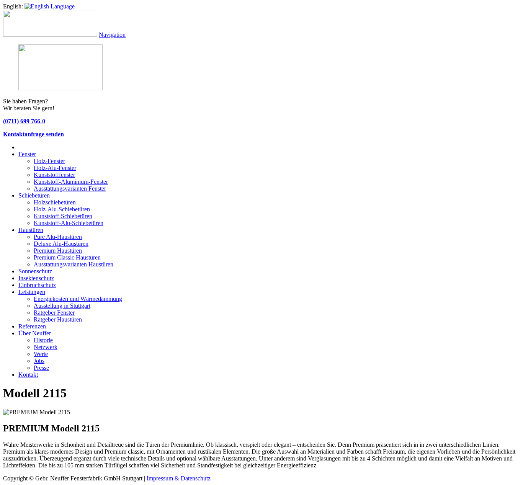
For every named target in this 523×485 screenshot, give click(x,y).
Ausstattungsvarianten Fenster (70, 188)
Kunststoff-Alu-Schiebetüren (68, 223)
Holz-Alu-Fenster (55, 168)
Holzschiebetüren (55, 202)
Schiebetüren (34, 195)
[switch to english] (50, 6)
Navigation (112, 34)
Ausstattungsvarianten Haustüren (73, 264)
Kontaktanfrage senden (33, 134)
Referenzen (32, 326)
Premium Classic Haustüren (67, 257)
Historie (43, 340)
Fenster (27, 154)
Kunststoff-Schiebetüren (63, 216)
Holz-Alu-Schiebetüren (62, 209)
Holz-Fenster (49, 161)
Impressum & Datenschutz (179, 478)
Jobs (39, 361)
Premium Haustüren (58, 250)
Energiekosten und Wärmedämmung (78, 299)
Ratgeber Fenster (54, 312)
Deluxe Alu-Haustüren (61, 243)
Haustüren (30, 230)
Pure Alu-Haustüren (58, 237)
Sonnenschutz (35, 271)
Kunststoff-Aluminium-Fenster (71, 181)
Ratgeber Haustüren (58, 319)
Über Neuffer (34, 333)
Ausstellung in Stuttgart (62, 305)
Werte (41, 354)
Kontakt (28, 374)
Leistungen (31, 292)
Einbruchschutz (37, 285)
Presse (41, 367)
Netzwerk (45, 347)
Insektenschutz (36, 278)
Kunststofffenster (54, 174)
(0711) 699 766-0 (24, 121)
